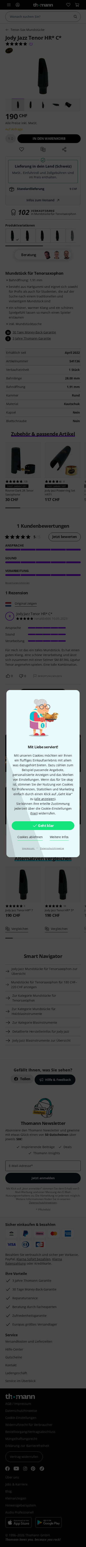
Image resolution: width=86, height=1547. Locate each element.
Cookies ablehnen (30, 837)
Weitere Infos (59, 837)
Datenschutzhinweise (52, 848)
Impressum (28, 848)
